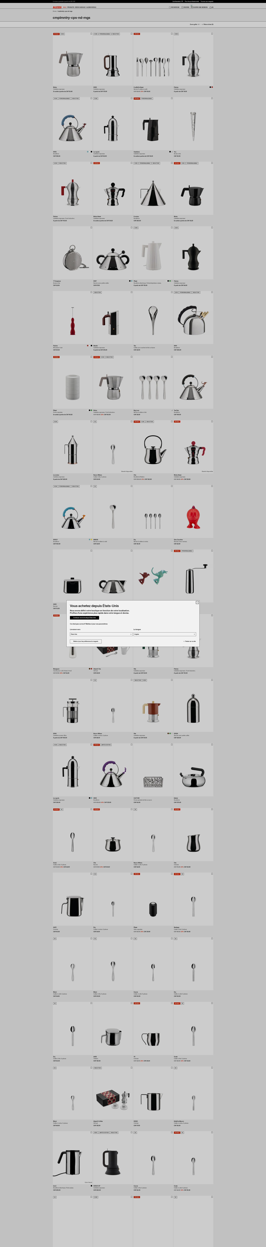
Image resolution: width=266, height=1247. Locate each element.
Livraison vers (75, 629)
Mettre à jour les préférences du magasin (85, 641)
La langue (137, 629)
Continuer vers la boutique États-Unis (84, 617)
